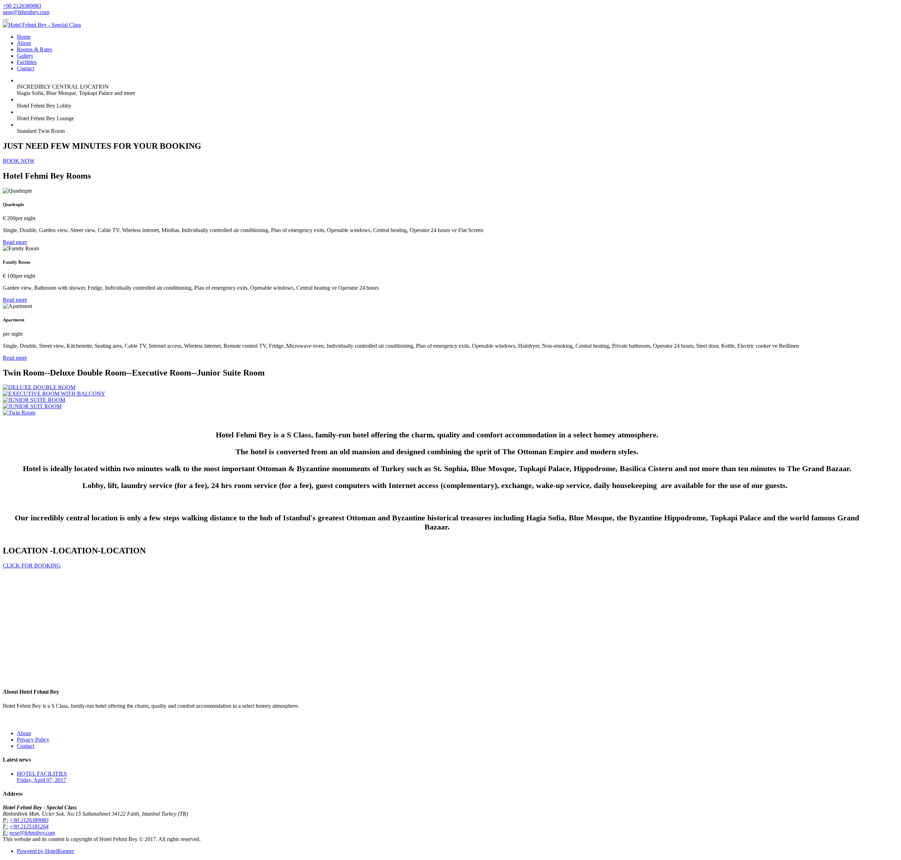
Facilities (27, 62)
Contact (25, 68)
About (24, 43)
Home (24, 37)
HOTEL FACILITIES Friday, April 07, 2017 (42, 777)
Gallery (25, 56)
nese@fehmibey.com (26, 12)
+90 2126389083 (22, 6)
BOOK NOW (18, 161)
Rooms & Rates (34, 49)
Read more (15, 242)
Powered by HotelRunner (45, 851)
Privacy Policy (33, 740)
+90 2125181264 (29, 826)
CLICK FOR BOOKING (32, 566)
